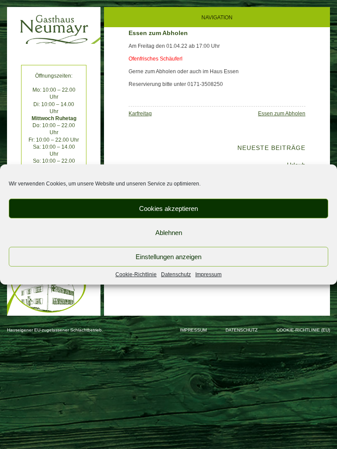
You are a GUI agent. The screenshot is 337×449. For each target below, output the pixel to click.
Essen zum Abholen (281, 113)
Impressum (208, 274)
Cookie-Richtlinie (136, 274)
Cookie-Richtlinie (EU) (303, 330)
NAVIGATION (217, 17)
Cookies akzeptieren (168, 208)
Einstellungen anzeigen (168, 256)
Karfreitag (140, 113)
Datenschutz (176, 274)
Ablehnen (168, 232)
